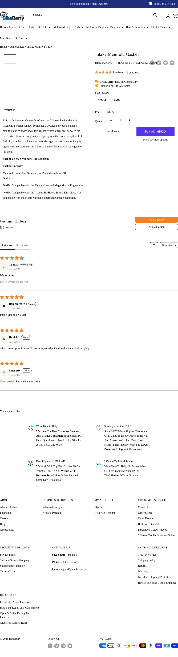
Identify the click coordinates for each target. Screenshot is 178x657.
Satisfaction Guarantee (12, 565)
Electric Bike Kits (37, 27)
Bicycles (115, 27)
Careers (4, 518)
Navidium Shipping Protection (154, 577)
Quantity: (100, 121)
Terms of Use (7, 571)
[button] (103, 72)
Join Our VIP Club (164, 3)
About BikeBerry (9, 507)
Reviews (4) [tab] (7, 245)
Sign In (99, 507)
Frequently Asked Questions (15, 602)
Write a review (156, 219)
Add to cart (114, 131)
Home (3, 46)
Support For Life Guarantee (115, 85)
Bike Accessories (135, 27)
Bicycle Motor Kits (10, 27)
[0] (175, 16)
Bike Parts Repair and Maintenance (19, 607)
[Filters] (154, 245)
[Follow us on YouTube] (69, 645)
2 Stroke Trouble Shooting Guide (156, 535)
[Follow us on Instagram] (63, 645)
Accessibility (7, 529)
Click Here (72, 554)
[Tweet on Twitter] (165, 62)
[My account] (168, 16)
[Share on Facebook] (152, 62)
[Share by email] (172, 62)
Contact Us (144, 507)
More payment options (155, 139)
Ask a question (156, 226)
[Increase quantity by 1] (129, 120)
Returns (142, 565)
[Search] (155, 15)
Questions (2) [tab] (22, 245)
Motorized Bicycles (97, 27)
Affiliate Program (52, 512)
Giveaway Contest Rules (13, 622)
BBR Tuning (103, 62)
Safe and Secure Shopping (14, 560)
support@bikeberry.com (74, 569)
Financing (5, 512)
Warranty (143, 571)
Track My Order (147, 554)
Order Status (145, 512)
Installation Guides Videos (152, 529)
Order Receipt (145, 518)
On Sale (19, 38)
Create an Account (105, 512)
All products (17, 46)
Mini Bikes (6, 38)
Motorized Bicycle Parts (66, 27)
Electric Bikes (159, 27)
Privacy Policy (8, 554)
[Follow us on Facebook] (50, 645)
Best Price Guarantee (149, 524)
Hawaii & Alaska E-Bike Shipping (157, 582)
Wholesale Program (53, 507)
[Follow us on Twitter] (56, 645)
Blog (2, 524)
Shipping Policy (147, 560)
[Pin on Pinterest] (158, 62)
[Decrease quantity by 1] (111, 120)
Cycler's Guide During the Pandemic (14, 615)
